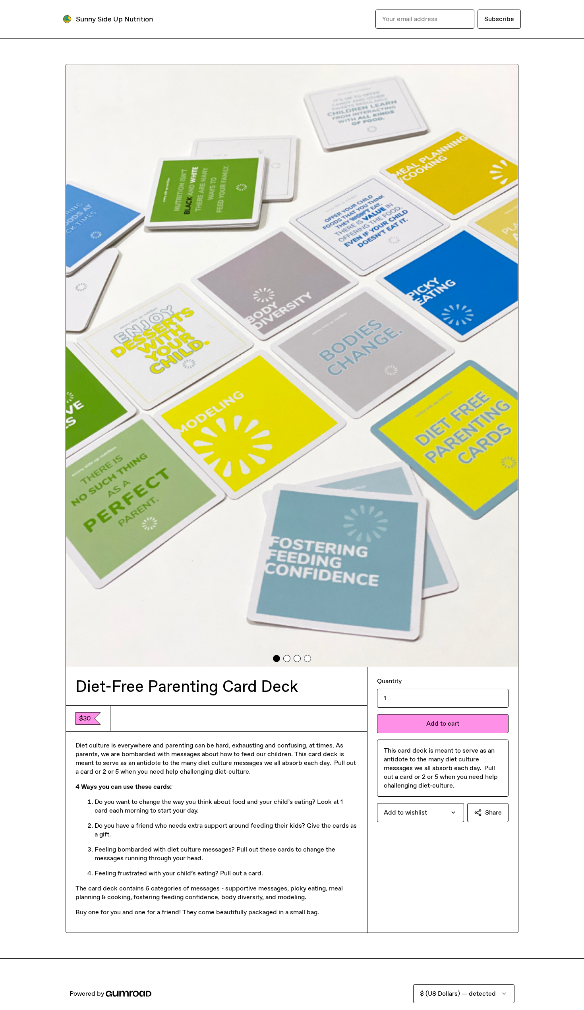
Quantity (389, 681)
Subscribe (499, 19)
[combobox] (420, 812)
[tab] (276, 658)
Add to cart (442, 723)
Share (493, 812)
